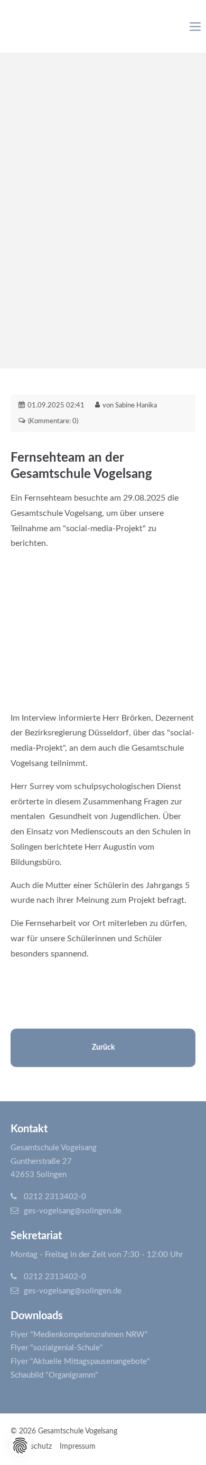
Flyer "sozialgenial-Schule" (57, 1348)
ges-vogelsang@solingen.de (72, 1211)
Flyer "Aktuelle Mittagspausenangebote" (80, 1362)
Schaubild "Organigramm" (54, 1375)
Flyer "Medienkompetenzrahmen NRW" (79, 1335)
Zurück (103, 1047)
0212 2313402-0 (55, 1197)
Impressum (78, 1446)
